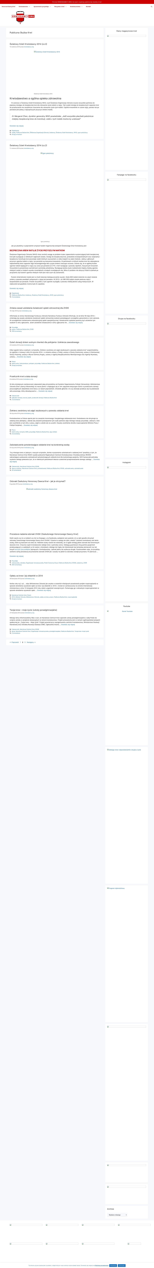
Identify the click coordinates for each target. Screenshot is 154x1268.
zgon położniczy (83, 132)
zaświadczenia (69, 468)
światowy (52, 132)
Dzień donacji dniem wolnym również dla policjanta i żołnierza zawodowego (44, 342)
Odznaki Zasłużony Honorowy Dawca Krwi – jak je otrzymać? (37, 481)
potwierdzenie (42, 468)
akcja (13, 631)
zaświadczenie (78, 468)
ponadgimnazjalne (54, 631)
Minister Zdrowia (20, 597)
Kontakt (88, 6)
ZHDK (32, 329)
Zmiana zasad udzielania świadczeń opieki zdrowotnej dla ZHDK (39, 308)
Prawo (14, 361)
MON (27, 432)
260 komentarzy (17, 565)
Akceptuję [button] (113, 1265)
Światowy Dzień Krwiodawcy (64, 132)
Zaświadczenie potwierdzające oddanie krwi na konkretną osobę (39, 445)
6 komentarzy (16, 433)
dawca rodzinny (16, 468)
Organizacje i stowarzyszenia (34, 563)
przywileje (38, 363)
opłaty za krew (44, 597)
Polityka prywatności (101, 1265)
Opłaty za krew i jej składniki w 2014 (26, 576)
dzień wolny (15, 363)
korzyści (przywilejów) (22, 549)
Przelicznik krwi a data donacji (23, 376)
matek (14, 132)
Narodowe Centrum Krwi (27, 466)
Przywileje (15, 327)
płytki (29, 397)
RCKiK (37, 466)
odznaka (22, 563)
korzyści (22, 432)
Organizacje (15, 130)
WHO (75, 132)
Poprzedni (14, 642)
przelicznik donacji (37, 397)
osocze (25, 397)
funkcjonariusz (24, 363)
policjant (31, 363)
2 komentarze (16, 297)
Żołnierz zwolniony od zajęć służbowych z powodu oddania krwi (39, 410)
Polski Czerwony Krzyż (51, 563)
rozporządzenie (72, 597)
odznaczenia (15, 563)
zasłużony (80, 563)
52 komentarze (16, 470)
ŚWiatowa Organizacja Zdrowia (39, 132)
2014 (13, 597)
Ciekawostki (15, 395)
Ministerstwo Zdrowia (32, 597)
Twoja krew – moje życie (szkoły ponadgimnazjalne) (33, 610)
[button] (151, 6)
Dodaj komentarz (17, 134)
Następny (31, 642)
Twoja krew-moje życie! (82, 631)
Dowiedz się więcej (16, 126)
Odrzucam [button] (122, 1265)
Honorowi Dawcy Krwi (8, 6)
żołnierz (57, 363)
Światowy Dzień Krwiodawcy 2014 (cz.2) (28, 145)
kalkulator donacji (17, 397)
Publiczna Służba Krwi (22, 132)
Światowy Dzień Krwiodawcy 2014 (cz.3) (28, 44)
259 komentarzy (17, 331)
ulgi (51, 432)
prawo (14, 329)
